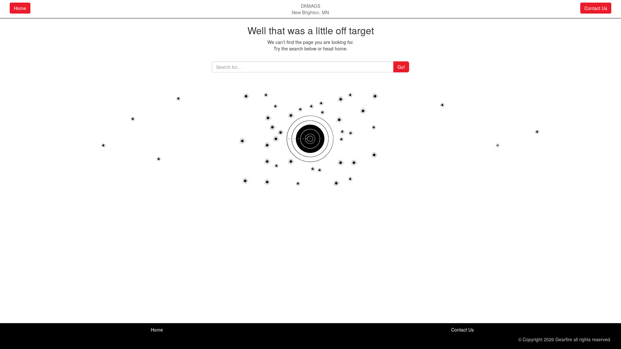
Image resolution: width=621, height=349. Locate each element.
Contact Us (595, 8)
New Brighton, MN (310, 12)
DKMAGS (310, 6)
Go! (401, 67)
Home (20, 8)
